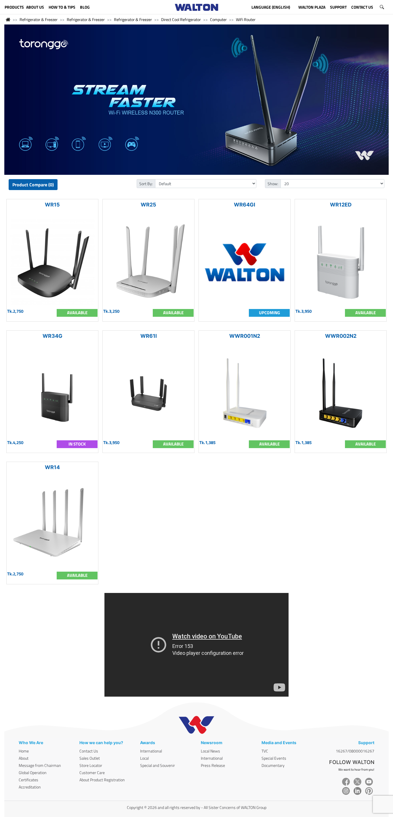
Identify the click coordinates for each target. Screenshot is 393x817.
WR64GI (244, 205)
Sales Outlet (89, 758)
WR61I (148, 336)
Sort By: (146, 184)
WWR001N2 (244, 336)
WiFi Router (245, 19)
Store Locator (90, 765)
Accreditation (30, 787)
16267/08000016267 (355, 751)
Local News (210, 751)
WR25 (148, 205)
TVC (265, 751)
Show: (273, 184)
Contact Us (88, 751)
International (151, 751)
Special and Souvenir (157, 765)
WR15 (52, 205)
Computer (218, 19)
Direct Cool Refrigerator (181, 19)
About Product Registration (102, 780)
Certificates (28, 780)
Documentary (273, 765)
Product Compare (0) (33, 184)
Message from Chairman (40, 765)
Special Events (274, 758)
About (23, 758)
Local (144, 758)
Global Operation (33, 772)
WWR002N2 (340, 336)
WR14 (52, 467)
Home (24, 751)
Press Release (213, 765)
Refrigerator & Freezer (39, 19)
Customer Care (92, 772)
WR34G (52, 336)
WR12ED (341, 205)
